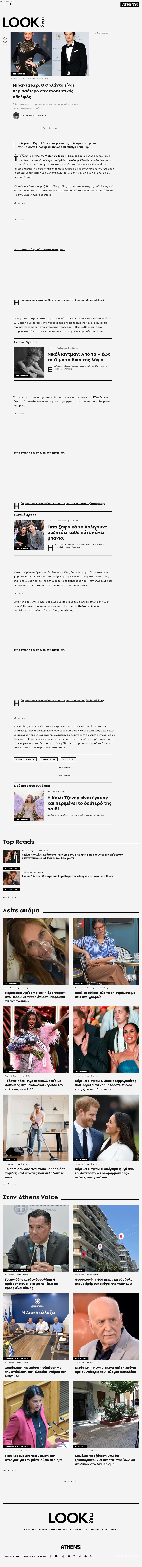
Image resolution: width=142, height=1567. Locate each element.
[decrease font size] (5, 37)
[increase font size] (5, 43)
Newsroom (52, 792)
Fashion (79, 983)
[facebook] (51, 1556)
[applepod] (80, 1556)
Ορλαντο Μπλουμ (25, 759)
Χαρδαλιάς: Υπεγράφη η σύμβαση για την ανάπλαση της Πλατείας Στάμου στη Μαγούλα (35, 1372)
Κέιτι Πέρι (99, 397)
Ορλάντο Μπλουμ (89, 606)
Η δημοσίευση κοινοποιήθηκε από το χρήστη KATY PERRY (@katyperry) (63, 503)
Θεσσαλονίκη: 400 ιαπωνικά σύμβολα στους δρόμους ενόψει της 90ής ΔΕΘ (104, 1281)
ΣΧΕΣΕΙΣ (105, 1529)
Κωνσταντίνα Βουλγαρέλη (86, 988)
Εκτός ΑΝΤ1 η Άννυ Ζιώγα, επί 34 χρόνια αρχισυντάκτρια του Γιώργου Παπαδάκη (105, 1370)
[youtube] (69, 1556)
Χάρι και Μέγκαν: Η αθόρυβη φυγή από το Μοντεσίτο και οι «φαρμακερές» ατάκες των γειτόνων (104, 1173)
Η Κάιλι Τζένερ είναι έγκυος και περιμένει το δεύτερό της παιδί (79, 803)
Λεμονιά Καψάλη (29, 851)
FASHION (42, 1529)
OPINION (94, 1529)
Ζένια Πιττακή (28, 116)
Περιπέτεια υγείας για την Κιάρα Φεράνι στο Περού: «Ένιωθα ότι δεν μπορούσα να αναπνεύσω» (35, 997)
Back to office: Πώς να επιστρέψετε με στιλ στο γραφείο (105, 995)
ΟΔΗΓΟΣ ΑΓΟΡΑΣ (13, 1556)
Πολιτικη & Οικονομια (17, 1270)
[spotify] (75, 1556)
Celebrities (19, 74)
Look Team (27, 872)
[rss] (91, 1556)
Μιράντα (52, 168)
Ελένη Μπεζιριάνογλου (57, 348)
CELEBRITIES (80, 1529)
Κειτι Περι (68, 759)
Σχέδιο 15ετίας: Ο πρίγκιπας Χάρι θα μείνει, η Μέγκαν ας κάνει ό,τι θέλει (67, 876)
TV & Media (80, 1358)
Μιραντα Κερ (49, 759)
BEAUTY (67, 1529)
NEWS (114, 1529)
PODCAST (41, 1556)
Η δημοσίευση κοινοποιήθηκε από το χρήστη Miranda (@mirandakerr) (62, 300)
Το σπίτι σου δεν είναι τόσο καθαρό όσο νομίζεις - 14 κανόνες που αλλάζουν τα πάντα (35, 1173)
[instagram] (56, 1556)
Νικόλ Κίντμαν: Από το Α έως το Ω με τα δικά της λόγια (78, 357)
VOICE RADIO (28, 1556)
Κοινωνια (80, 1446)
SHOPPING (55, 1529)
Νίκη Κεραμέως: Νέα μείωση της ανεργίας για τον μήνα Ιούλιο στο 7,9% (34, 1458)
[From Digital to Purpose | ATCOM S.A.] (127, 1556)
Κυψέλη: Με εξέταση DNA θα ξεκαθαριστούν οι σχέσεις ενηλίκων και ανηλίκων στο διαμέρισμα (105, 1460)
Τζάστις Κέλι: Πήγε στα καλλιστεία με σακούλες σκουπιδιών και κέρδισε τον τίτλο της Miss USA (34, 1085)
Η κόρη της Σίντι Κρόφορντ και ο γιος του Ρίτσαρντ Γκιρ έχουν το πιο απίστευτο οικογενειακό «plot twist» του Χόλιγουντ (72, 856)
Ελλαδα (78, 1270)
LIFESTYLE (30, 1529)
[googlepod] (86, 1556)
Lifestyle (10, 1159)
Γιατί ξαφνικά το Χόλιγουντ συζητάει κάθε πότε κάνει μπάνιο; (77, 532)
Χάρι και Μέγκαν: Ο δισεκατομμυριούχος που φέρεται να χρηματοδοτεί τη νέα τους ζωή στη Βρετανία (105, 1085)
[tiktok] (64, 1556)
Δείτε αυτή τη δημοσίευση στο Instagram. (39, 249)
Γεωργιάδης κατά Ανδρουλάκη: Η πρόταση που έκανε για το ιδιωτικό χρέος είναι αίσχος (31, 1283)
